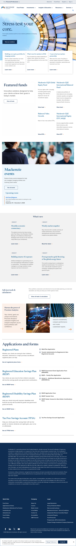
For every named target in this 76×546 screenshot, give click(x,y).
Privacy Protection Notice (54, 505)
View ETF (59, 134)
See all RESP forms (8, 384)
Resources (59, 7)
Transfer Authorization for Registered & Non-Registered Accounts (55, 353)
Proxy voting (6, 517)
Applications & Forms (8, 505)
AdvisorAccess (6, 513)
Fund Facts (57, 2)
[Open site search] (73, 10)
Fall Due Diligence (11, 197)
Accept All (62, 541)
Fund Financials (51, 517)
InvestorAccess (7, 510)
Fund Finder (20, 7)
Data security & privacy (53, 508)
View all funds (10, 101)
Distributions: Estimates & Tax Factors (12, 508)
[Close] (73, 542)
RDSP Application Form (49, 393)
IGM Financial (34, 517)
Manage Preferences (51, 541)
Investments (30, 7)
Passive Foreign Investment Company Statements (60, 522)
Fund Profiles (6, 515)
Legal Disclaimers (51, 503)
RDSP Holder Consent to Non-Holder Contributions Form (57, 400)
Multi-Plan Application (48, 349)
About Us (49, 2)
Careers (33, 505)
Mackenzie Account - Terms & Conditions (58, 510)
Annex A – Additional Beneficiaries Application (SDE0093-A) (56, 379)
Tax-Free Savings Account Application (53, 417)
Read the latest (46, 244)
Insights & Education (45, 7)
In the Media (34, 510)
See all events (11, 187)
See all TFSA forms (8, 430)
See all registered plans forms (11, 362)
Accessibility (34, 515)
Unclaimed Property (52, 515)
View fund (41, 107)
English (64, 2)
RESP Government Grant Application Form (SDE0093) (54, 371)
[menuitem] (20, 7)
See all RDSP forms (8, 409)
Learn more (8, 69)
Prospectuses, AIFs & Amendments (56, 520)
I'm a (11, 2)
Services (68, 7)
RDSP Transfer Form (48, 396)
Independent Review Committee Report (57, 513)
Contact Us (34, 513)
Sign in (70, 2)
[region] (38, 542)
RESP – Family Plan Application (51, 375)
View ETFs (41, 134)
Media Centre (34, 508)
